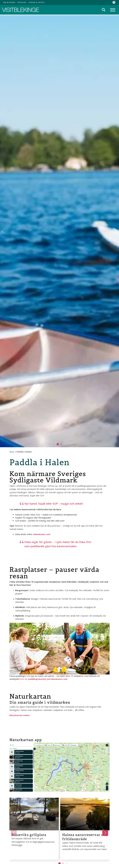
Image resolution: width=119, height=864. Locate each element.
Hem (11, 451)
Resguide (21, 2)
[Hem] (20, 10)
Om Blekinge (9, 2)
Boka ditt (43, 679)
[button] (61, 444)
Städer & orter (36, 2)
